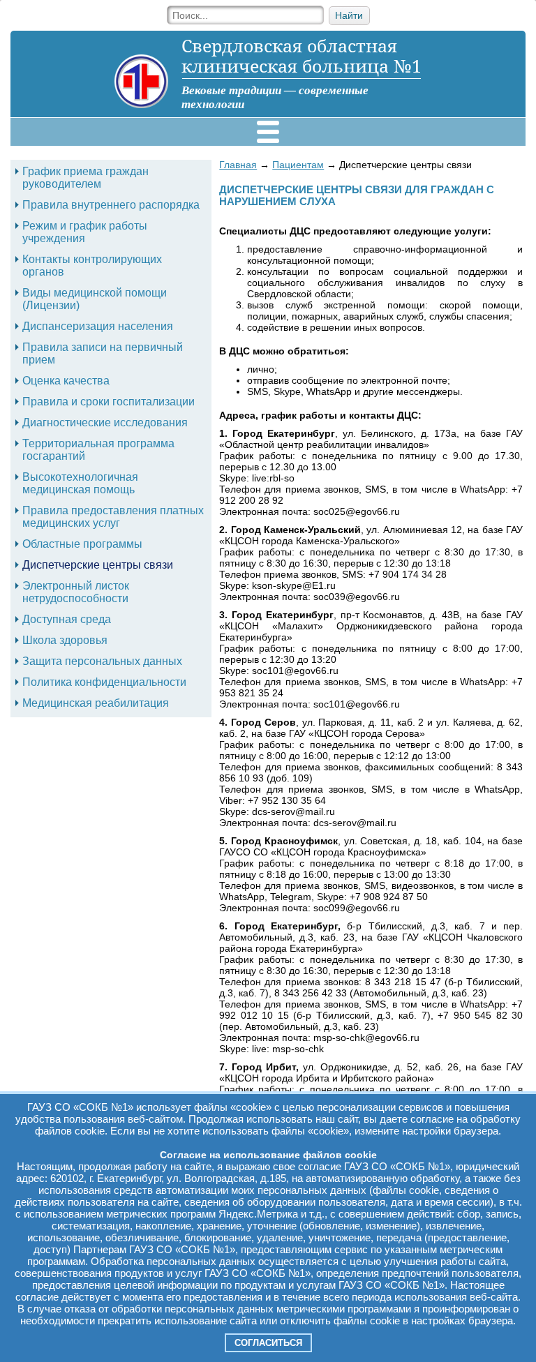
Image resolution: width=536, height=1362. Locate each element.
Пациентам (298, 164)
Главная (238, 164)
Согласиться (268, 1343)
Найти (349, 15)
